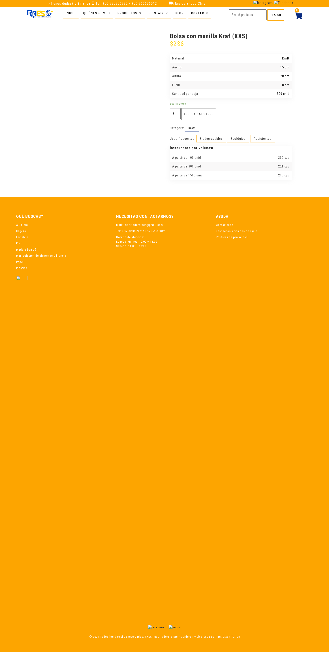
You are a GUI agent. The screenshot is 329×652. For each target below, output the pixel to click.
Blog (179, 13)
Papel (20, 262)
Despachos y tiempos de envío (236, 231)
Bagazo (21, 231)
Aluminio (22, 225)
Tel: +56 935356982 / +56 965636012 (127, 3)
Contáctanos (224, 225)
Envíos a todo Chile (190, 3)
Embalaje (22, 237)
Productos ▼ (130, 13)
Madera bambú (26, 249)
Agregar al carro (199, 114)
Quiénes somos (96, 13)
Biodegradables (211, 138)
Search (276, 15)
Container (159, 13)
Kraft (192, 128)
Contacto (200, 13)
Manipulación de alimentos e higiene (41, 255)
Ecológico (238, 138)
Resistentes (262, 138)
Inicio (71, 13)
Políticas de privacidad (232, 237)
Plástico (21, 268)
